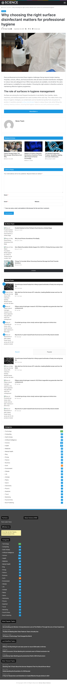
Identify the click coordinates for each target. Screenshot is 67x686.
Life (6, 474)
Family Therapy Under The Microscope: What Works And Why (13, 155)
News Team (7, 29)
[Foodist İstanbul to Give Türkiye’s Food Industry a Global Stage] (9, 231)
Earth (6, 465)
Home (4, 7)
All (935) (33, 270)
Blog (6, 454)
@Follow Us (6, 527)
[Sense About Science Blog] (9, 2)
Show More (33, 111)
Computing (8, 434)
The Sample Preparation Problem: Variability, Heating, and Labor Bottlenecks (53, 155)
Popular (49, 352)
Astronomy (8, 485)
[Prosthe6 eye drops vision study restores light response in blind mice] (9, 327)
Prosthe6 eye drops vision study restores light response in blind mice (35, 322)
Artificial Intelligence (11, 440)
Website (37, 201)
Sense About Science (45, 683)
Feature (7, 460)
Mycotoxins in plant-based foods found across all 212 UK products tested (37, 334)
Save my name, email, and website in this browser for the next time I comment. (27, 208)
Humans (9, 7)
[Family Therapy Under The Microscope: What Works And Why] (13, 146)
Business (7, 462)
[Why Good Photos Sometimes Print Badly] (9, 241)
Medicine (7, 448)
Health (7, 445)
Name (6, 195)
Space (7, 482)
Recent (17, 352)
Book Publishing (9, 502)
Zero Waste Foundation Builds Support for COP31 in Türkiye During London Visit (38, 247)
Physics (7, 488)
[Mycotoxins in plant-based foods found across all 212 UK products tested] (9, 339)
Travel (7, 494)
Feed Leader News (6, 522)
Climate (7, 471)
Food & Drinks (9, 500)
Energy (7, 457)
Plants (7, 480)
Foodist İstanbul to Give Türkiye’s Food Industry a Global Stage (33, 228)
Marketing (8, 497)
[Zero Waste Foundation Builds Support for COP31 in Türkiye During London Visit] (9, 252)
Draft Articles (9, 437)
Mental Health (9, 451)
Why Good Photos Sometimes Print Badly (27, 238)
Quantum (7, 491)
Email (6, 201)
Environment (8, 468)
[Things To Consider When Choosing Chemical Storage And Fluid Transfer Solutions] (9, 263)
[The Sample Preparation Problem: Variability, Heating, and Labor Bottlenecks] (54, 146)
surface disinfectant (28, 102)
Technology (8, 431)
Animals (7, 477)
